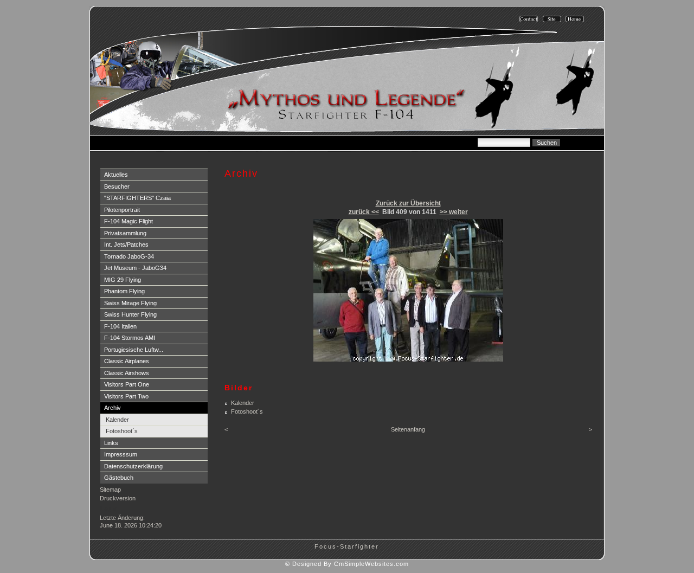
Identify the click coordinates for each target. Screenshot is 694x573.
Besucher (117, 186)
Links (111, 443)
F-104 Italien (120, 326)
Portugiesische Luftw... (133, 349)
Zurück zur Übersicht (408, 203)
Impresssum (120, 454)
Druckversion (118, 498)
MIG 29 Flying (122, 279)
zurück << (364, 212)
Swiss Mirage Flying (130, 303)
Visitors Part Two (126, 396)
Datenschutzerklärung (133, 466)
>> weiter (454, 212)
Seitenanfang (408, 429)
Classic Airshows (126, 373)
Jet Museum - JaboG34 (135, 268)
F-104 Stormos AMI (129, 337)
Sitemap (110, 489)
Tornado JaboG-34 (129, 256)
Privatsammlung (125, 233)
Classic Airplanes (126, 361)
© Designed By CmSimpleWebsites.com (347, 564)
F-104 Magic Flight (128, 221)
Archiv (112, 407)
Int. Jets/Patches (126, 244)
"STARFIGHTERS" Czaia (137, 198)
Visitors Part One (126, 384)
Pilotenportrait (122, 210)
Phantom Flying (124, 291)
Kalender (117, 419)
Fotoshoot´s (122, 431)
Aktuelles (116, 174)
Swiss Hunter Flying (130, 314)
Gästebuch (118, 477)
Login (108, 508)
